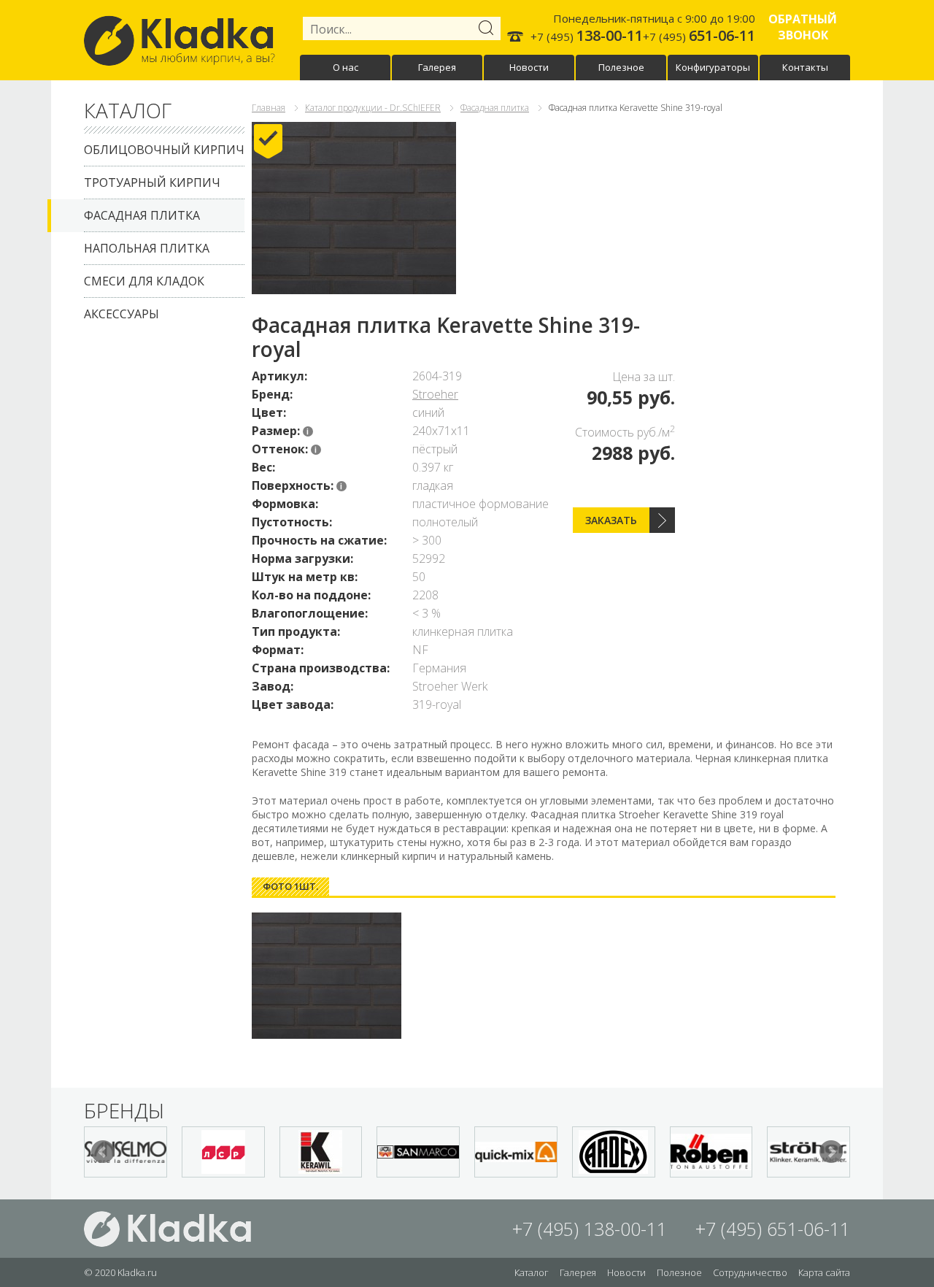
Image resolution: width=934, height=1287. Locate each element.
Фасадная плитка (142, 215)
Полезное (621, 67)
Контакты (805, 67)
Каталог (531, 1272)
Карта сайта (824, 1272)
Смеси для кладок (144, 281)
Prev (103, 1152)
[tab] (290, 886)
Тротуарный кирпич (152, 182)
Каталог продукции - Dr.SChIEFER (373, 107)
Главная (268, 107)
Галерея (437, 67)
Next (831, 1152)
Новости (529, 67)
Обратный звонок (802, 27)
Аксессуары (121, 314)
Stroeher (435, 394)
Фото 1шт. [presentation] (290, 886)
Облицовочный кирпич (164, 150)
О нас (345, 67)
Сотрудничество (750, 1272)
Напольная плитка (146, 248)
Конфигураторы (713, 67)
